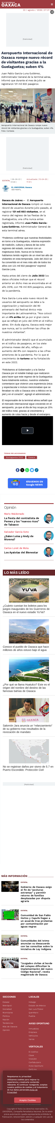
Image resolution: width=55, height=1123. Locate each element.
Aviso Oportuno (36, 1066)
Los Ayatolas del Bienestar (21, 552)
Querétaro (33, 1012)
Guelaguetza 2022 (14, 457)
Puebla (32, 1016)
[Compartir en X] (22, 470)
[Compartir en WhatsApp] (27, 470)
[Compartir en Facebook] (17, 470)
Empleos (33, 1032)
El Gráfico (33, 1052)
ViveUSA (33, 1059)
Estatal (6, 180)
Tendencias (8, 1023)
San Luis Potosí (36, 1009)
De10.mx (33, 1069)
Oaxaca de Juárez (12, 200)
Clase (31, 1055)
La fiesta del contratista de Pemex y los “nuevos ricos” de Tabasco (21, 521)
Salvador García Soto (16, 531)
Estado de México (37, 1005)
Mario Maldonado (14, 513)
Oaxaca (31, 457)
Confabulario (35, 1062)
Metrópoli (7, 1005)
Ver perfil (16, 190)
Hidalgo (32, 1002)
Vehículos (33, 1036)
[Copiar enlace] (36, 470)
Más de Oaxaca (10, 1026)
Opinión (10, 507)
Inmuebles (34, 1029)
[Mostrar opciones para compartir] (52, 12)
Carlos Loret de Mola (16, 548)
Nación (6, 1019)
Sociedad (7, 1009)
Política (6, 1016)
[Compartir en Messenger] (32, 470)
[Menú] (52, 4)
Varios (31, 1039)
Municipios (8, 1012)
